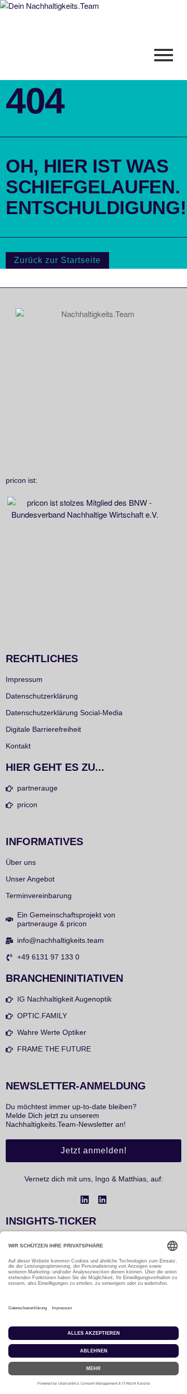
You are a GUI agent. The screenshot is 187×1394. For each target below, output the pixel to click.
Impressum (24, 679)
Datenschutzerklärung (42, 696)
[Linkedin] (84, 1199)
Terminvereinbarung (39, 895)
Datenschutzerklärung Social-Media (64, 712)
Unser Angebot (30, 879)
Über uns (21, 862)
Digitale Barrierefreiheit (43, 729)
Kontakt (18, 746)
